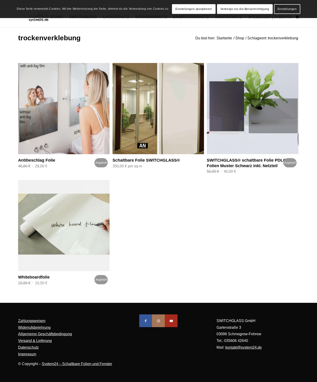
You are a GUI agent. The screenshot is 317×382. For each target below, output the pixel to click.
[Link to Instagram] (158, 320)
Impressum (27, 354)
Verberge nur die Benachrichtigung (244, 9)
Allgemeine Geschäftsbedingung (45, 334)
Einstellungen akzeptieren (193, 9)
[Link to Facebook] (145, 320)
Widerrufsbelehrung (34, 327)
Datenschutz (28, 347)
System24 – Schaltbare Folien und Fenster (77, 364)
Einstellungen (287, 9)
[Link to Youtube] (171, 320)
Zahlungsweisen (31, 321)
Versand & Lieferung (35, 341)
